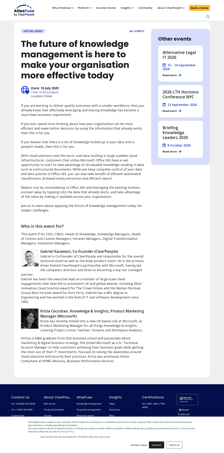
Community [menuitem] (145, 8)
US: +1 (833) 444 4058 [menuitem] (21, 409)
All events (137, 31)
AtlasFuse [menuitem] (84, 397)
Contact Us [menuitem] (20, 397)
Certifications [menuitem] (153, 397)
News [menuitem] (112, 403)
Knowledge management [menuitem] (89, 403)
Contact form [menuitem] (17, 415)
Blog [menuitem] (111, 415)
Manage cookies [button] (139, 444)
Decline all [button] (174, 444)
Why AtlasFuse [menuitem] (61, 8)
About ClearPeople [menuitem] (169, 8)
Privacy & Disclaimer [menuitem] (54, 409)
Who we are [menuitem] (50, 403)
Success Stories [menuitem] (106, 8)
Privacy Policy (67, 431)
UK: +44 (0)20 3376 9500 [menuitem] (23, 403)
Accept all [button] (156, 444)
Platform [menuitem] (83, 8)
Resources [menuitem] (114, 409)
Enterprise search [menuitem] (85, 415)
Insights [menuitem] (126, 8)
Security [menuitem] (48, 415)
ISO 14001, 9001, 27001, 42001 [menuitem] (154, 405)
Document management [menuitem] (89, 409)
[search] (208, 17)
